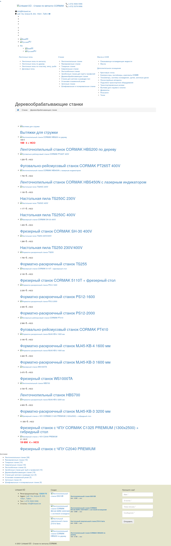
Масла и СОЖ (103, 57)
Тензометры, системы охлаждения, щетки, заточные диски (124, 77)
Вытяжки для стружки (39, 132)
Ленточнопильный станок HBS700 (50, 394)
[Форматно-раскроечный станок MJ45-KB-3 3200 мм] (42, 399)
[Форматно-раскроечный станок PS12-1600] (38, 284)
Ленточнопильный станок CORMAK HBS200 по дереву (68, 149)
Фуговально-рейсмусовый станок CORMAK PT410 (64, 329)
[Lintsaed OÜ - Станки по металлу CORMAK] (40, 5)
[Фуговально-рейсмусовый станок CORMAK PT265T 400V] (44, 153)
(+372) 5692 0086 (75, 3)
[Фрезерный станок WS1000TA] (33, 366)
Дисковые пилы (28, 68)
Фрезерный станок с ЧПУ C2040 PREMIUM (57, 448)
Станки (61, 57)
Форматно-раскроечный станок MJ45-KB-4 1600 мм (65, 345)
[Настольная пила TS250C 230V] (34, 186)
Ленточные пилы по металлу (34, 61)
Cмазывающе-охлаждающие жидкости (116, 61)
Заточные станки (68, 83)
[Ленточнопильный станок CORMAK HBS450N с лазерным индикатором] (50, 170)
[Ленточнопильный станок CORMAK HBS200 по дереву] (43, 136)
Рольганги (104, 92)
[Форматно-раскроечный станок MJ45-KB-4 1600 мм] (42, 334)
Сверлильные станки (69, 68)
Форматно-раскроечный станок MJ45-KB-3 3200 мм (65, 411)
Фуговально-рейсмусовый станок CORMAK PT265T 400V (70, 165)
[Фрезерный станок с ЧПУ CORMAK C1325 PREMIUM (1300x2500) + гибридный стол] (55, 415)
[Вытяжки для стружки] (30, 126)
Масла (103, 63)
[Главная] (18, 110)
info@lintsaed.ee (24, 11)
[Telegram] (21, 23)
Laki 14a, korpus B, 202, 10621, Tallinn (32, 13)
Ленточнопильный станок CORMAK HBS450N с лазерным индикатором (83, 182)
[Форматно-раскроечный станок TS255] (37, 252)
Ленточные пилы (26, 57)
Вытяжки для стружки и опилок (113, 87)
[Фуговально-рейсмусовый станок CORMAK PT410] (41, 317)
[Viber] (21, 21)
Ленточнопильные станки (71, 61)
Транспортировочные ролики (112, 85)
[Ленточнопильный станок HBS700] (35, 383)
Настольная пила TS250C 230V (47, 198)
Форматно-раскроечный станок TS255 (53, 263)
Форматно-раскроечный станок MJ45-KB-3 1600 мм (65, 362)
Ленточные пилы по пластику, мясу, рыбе (39, 66)
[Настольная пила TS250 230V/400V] (35, 235)
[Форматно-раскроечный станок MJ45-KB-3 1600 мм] (42, 350)
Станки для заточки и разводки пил (75, 78)
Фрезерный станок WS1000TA (46, 378)
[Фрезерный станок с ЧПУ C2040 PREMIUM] (38, 436)
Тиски (102, 95)
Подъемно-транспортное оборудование (116, 82)
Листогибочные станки (70, 71)
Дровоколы (104, 90)
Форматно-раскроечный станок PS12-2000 (57, 313)
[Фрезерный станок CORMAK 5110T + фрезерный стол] (43, 268)
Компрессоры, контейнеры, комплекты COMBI (119, 75)
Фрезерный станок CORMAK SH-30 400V (56, 231)
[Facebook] (21, 16)
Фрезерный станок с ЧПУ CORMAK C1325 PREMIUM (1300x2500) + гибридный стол (79, 429)
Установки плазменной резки (73, 81)
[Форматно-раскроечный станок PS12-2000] (38, 301)
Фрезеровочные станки (70, 63)
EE (27, 39)
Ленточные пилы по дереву (33, 63)
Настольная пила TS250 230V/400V (51, 247)
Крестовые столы (107, 72)
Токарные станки (68, 66)
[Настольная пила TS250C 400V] (34, 203)
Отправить (128, 521)
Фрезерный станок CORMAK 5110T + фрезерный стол (68, 280)
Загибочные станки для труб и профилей (78, 73)
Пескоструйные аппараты (111, 80)
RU (30, 41)
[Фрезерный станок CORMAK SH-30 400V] (38, 219)
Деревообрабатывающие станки (74, 76)
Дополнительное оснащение (109, 68)
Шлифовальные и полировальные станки (78, 86)
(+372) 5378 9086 (75, 6)
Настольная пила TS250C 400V (47, 214)
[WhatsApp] (21, 18)
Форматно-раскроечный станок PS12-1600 (57, 296)
